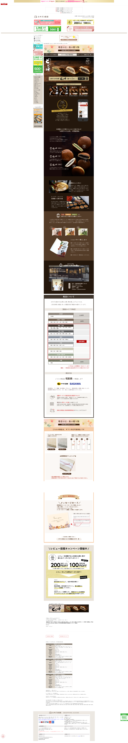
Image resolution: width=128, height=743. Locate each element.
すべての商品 (36, 102)
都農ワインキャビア (37, 85)
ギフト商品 (36, 101)
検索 (93, 17)
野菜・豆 (35, 91)
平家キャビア (36, 84)
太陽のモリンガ (36, 80)
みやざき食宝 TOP (46, 43)
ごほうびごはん (36, 79)
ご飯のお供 (36, 96)
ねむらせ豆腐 (36, 88)
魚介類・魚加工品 (37, 93)
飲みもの (35, 98)
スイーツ (35, 97)
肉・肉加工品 (36, 92)
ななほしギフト (36, 78)
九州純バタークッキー (37, 83)
